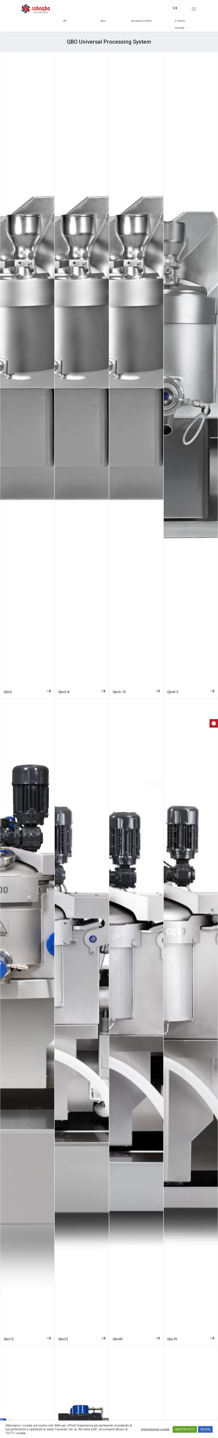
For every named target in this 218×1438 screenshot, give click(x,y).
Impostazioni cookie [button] (155, 1429)
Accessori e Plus (141, 20)
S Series (180, 20)
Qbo (103, 20)
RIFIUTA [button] (205, 1429)
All (64, 20)
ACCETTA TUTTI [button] (184, 1429)
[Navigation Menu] (194, 9)
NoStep (179, 27)
